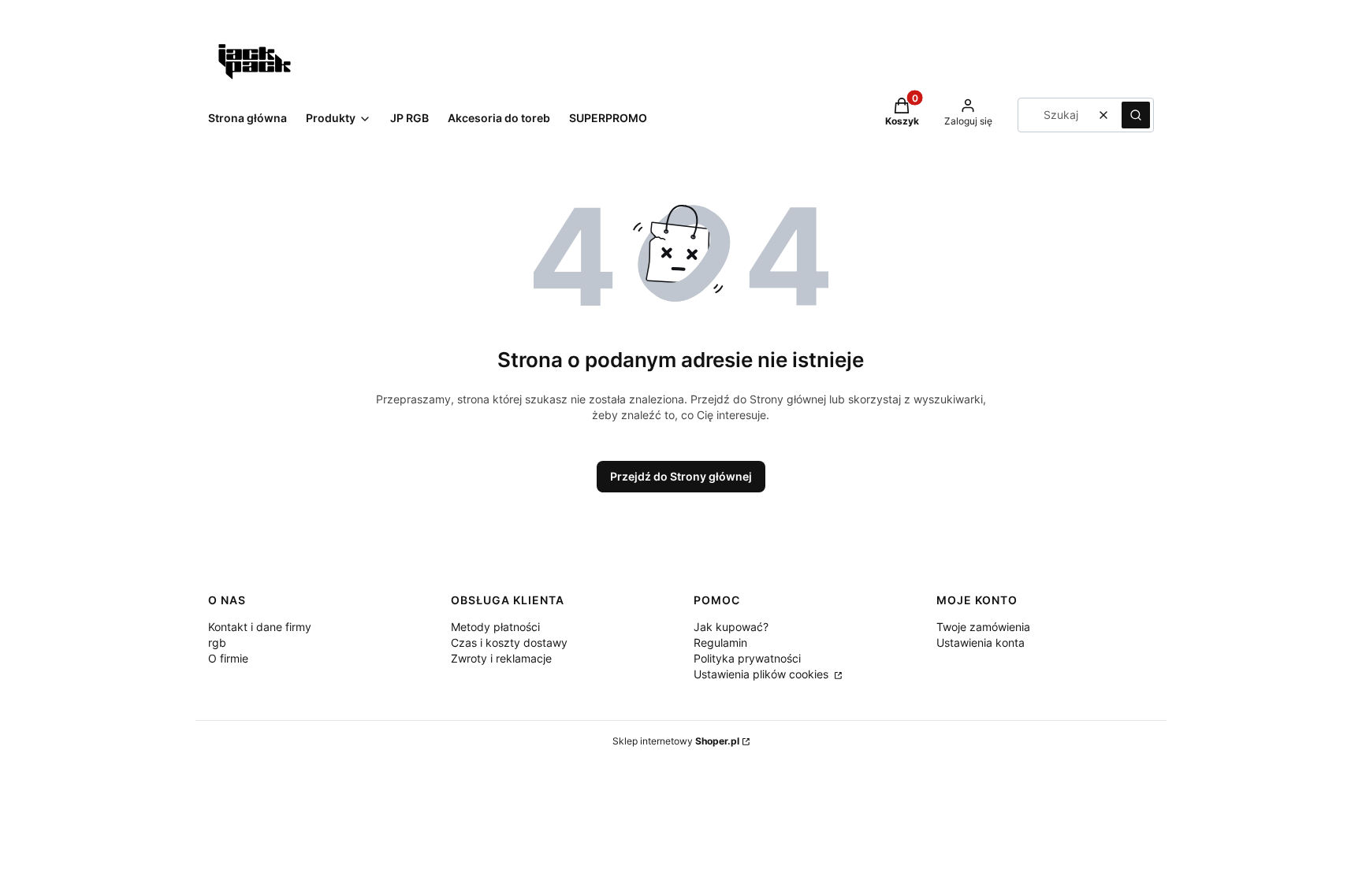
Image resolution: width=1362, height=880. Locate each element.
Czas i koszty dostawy (509, 642)
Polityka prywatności (747, 658)
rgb (217, 642)
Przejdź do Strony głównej (681, 476)
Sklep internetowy (675, 741)
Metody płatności (495, 626)
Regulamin (720, 642)
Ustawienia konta (980, 642)
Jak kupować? (731, 626)
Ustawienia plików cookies (763, 674)
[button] (1136, 115)
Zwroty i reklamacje (501, 658)
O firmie (228, 658)
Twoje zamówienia (983, 626)
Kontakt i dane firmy (259, 626)
